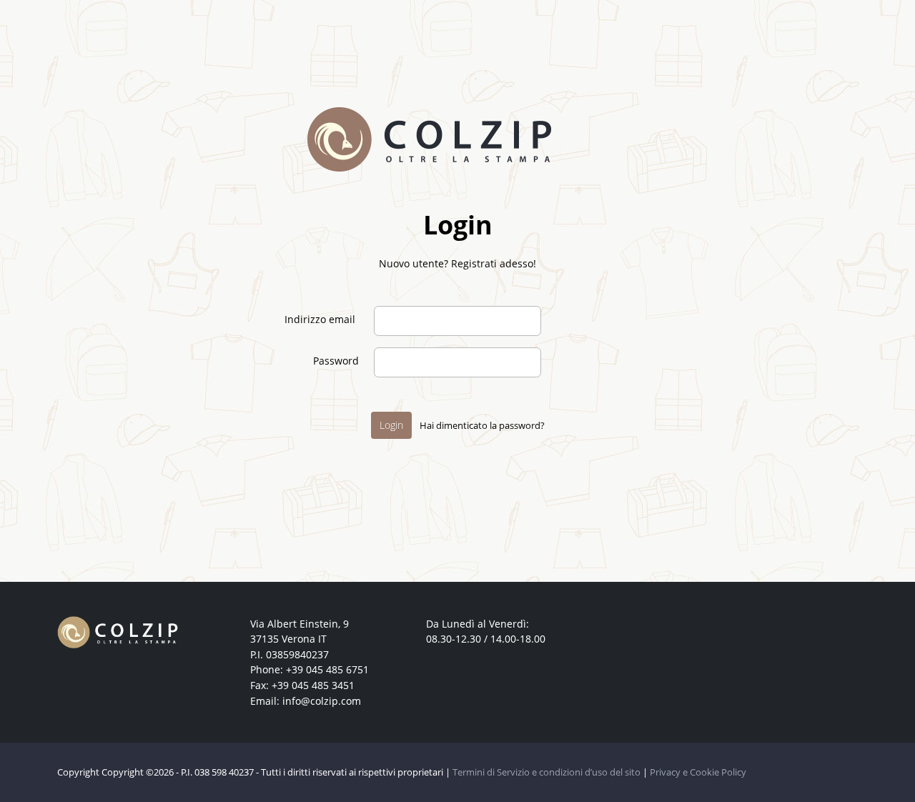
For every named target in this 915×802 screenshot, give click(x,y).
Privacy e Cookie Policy (698, 772)
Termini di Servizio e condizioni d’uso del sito (546, 772)
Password (336, 360)
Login (391, 425)
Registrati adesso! (493, 263)
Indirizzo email (320, 319)
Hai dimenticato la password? (481, 425)
